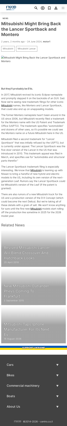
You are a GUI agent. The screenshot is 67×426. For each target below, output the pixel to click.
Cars (10, 364)
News (5, 18)
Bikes (10, 375)
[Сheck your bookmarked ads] (49, 8)
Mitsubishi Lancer (27, 48)
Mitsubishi (8, 48)
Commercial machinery (23, 385)
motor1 (46, 41)
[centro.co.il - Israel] (17, 421)
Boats (11, 396)
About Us (13, 406)
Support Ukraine (33, 347)
